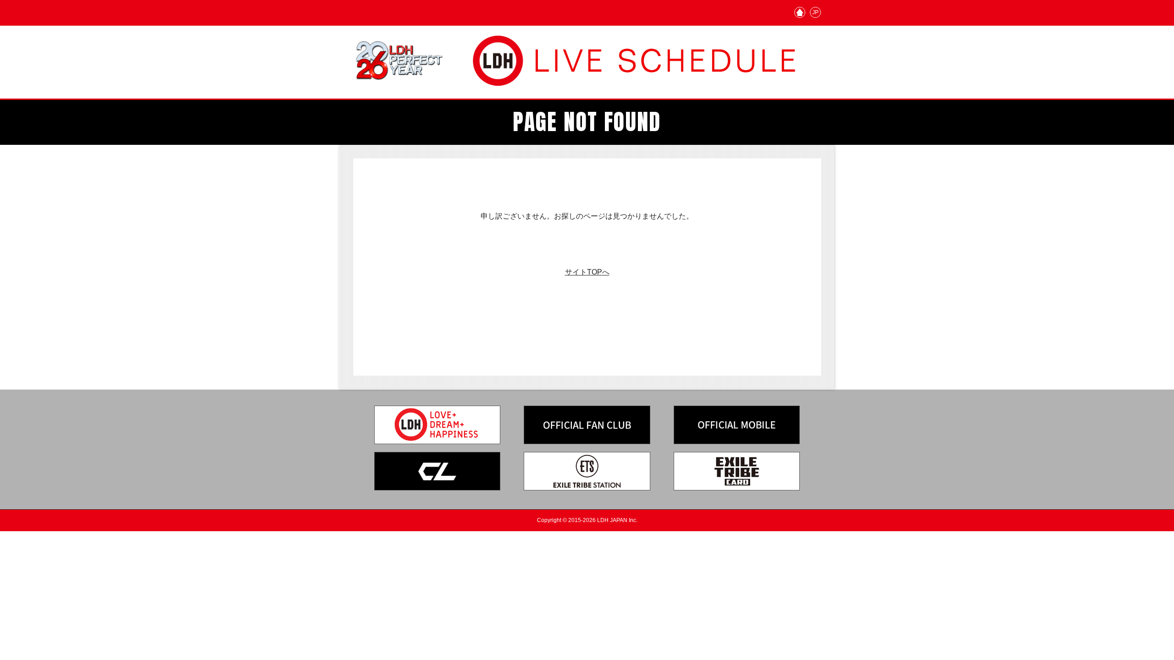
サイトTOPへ (587, 272)
